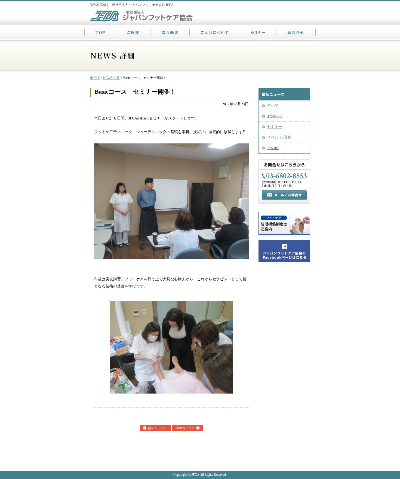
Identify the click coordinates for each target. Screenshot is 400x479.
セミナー (274, 127)
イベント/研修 (279, 137)
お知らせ (274, 116)
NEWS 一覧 (111, 78)
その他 (273, 148)
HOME (95, 78)
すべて (273, 105)
